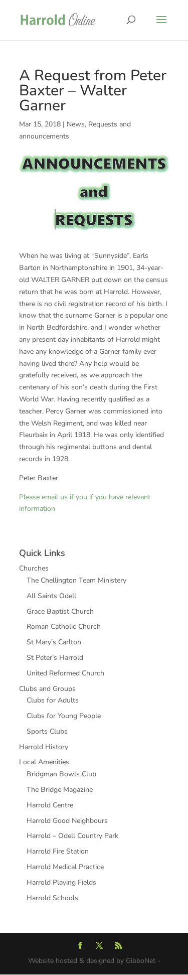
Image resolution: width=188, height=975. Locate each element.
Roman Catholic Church (64, 626)
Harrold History (43, 747)
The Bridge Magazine (60, 789)
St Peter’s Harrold (55, 657)
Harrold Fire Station (58, 851)
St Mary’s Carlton (54, 642)
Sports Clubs (47, 731)
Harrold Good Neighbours (67, 820)
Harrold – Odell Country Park (72, 836)
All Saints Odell (51, 596)
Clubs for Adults (53, 700)
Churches (34, 568)
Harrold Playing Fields (61, 882)
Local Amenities (44, 762)
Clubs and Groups (47, 688)
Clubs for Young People (64, 716)
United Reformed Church (65, 673)
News (76, 124)
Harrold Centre (50, 805)
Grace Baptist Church (60, 611)
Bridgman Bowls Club (61, 774)
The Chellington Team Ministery (76, 580)
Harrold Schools (52, 898)
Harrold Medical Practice (65, 867)
